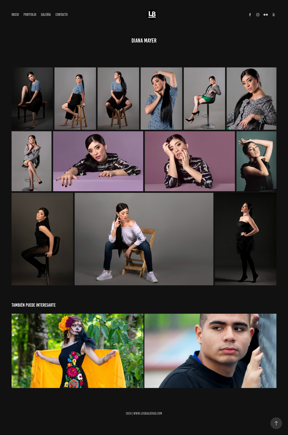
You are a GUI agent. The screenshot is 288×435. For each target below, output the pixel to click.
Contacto (61, 15)
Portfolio (30, 15)
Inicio (15, 15)
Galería (46, 15)
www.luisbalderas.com (147, 413)
